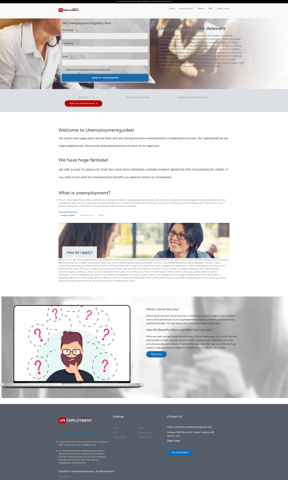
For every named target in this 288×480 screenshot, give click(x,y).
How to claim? (68, 215)
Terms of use (223, 8)
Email (65, 56)
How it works (119, 437)
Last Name (67, 43)
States (201, 8)
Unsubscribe (64, 476)
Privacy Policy (145, 437)
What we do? (86, 215)
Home (172, 8)
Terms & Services (81, 70)
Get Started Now (180, 452)
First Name (67, 30)
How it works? (186, 8)
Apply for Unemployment (82, 103)
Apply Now (156, 354)
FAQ (210, 8)
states (141, 428)
